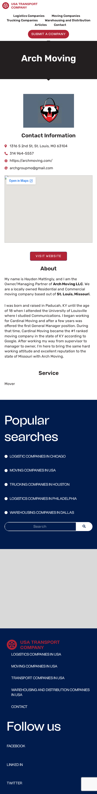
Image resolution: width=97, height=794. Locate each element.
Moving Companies (66, 16)
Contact (60, 25)
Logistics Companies (28, 16)
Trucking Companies (22, 20)
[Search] (84, 526)
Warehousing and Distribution (67, 20)
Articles (41, 25)
